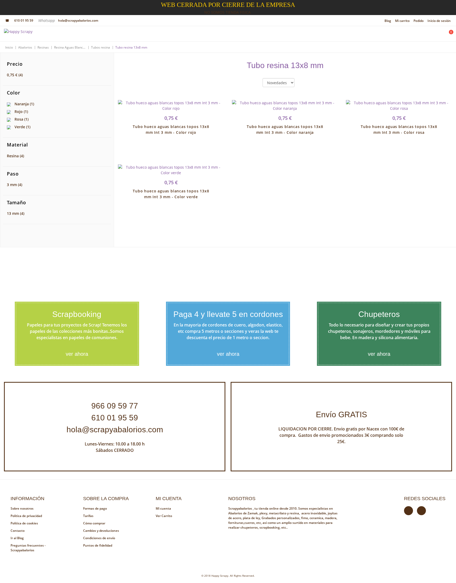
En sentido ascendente (303, 82)
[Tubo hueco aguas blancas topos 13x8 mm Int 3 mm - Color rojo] (171, 105)
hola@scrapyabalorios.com (78, 20)
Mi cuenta (163, 508)
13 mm (15, 213)
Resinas (43, 47)
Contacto (18, 530)
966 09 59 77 (114, 405)
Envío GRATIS (341, 414)
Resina (15, 155)
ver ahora (77, 354)
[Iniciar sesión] (434, 35)
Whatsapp (47, 20)
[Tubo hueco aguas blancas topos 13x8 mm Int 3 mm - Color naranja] (285, 105)
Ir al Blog (17, 538)
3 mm (14, 184)
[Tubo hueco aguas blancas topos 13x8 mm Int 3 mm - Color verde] (171, 170)
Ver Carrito (164, 516)
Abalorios (25, 47)
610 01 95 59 (23, 20)
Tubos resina (100, 47)
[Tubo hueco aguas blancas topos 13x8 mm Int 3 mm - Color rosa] (399, 105)
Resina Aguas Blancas (70, 47)
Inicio (9, 47)
